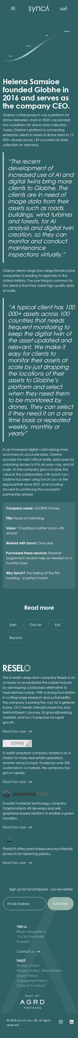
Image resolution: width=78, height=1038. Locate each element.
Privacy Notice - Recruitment (39, 970)
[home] (37, 8)
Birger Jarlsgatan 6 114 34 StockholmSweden (31, 936)
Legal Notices (27, 975)
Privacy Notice (28, 965)
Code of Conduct (31, 985)
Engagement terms (32, 980)
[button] (13, 8)
